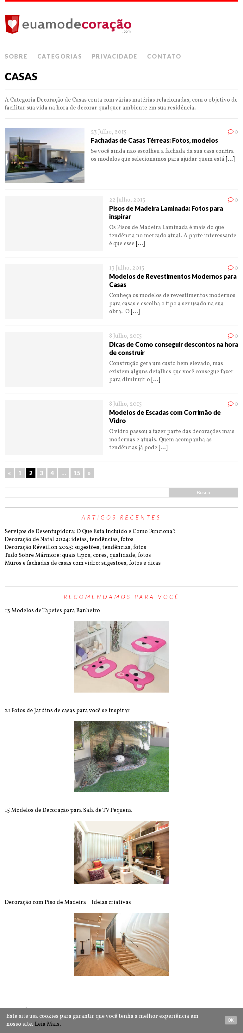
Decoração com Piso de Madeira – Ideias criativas (68, 902)
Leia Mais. (48, 1024)
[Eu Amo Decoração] (121, 26)
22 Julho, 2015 (127, 200)
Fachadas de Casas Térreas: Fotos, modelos (154, 140)
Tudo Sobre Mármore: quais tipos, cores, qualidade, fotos (78, 555)
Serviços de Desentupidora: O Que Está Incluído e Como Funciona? (90, 532)
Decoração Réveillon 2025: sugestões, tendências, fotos (75, 547)
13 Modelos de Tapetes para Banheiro (52, 611)
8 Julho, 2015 (125, 336)
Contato (164, 56)
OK (231, 1020)
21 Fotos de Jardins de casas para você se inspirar (67, 711)
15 (77, 473)
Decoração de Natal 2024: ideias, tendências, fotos (69, 540)
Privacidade (115, 56)
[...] (230, 159)
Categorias (59, 56)
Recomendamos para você (122, 596)
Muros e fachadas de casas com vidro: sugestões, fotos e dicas (83, 563)
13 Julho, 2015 (126, 268)
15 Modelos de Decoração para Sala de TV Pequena (68, 810)
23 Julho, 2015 (109, 132)
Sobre (16, 56)
